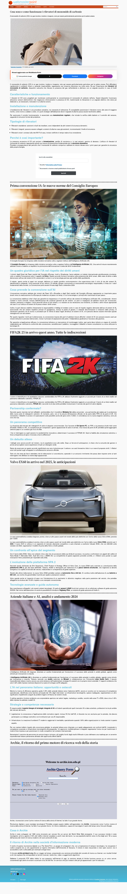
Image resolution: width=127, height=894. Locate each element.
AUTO (45, 6)
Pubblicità (12, 886)
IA (31, 6)
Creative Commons (100, 879)
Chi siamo (12, 879)
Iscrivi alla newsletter (46, 157)
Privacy (22, 883)
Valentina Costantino (16, 67)
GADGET (18, 6)
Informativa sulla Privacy (54, 165)
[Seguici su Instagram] (24, 874)
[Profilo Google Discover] (12, 874)
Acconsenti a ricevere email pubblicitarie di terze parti (57, 168)
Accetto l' (51, 165)
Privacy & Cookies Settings (27, 889)
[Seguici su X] (18, 874)
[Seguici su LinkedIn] (21, 874)
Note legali (23, 879)
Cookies (12, 889)
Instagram (100, 76)
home (12, 6)
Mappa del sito (24, 886)
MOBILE (26, 6)
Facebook (75, 76)
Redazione (13, 883)
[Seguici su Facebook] (15, 874)
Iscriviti (63, 173)
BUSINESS (38, 6)
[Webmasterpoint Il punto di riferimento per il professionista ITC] (23, 4)
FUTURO (51, 6)
